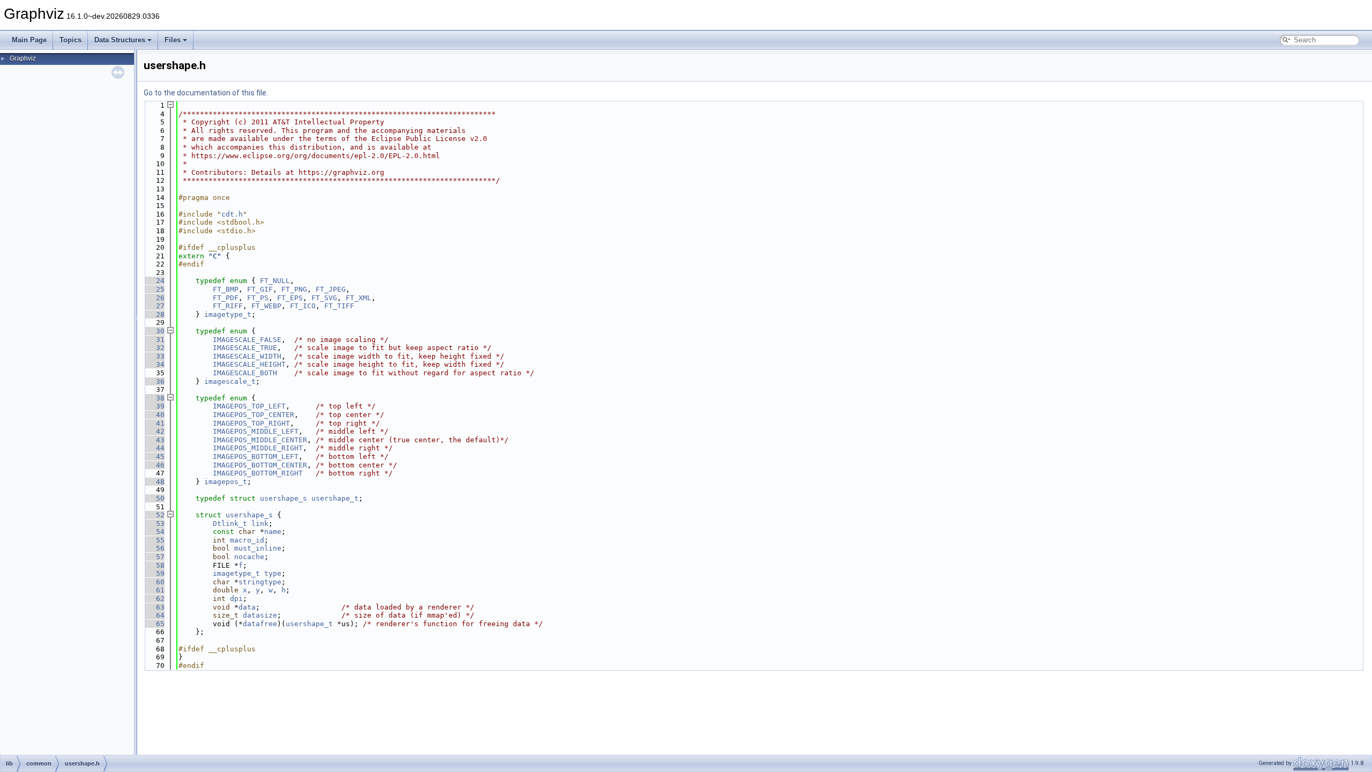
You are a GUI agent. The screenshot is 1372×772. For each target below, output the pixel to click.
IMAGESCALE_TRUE (245, 348)
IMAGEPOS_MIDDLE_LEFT (256, 431)
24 (154, 281)
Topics (70, 40)
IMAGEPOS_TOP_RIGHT (251, 423)
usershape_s (283, 498)
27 (154, 306)
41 (154, 423)
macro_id (247, 540)
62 (154, 599)
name (272, 532)
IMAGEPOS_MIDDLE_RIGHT (258, 448)
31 (154, 340)
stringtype (259, 582)
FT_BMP (225, 289)
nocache (249, 557)
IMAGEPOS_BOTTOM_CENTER (260, 465)
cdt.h (232, 214)
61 (154, 590)
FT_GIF (260, 289)
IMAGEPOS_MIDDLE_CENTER (260, 440)
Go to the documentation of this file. (206, 92)
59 (154, 573)
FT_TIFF (339, 306)
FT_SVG (324, 298)
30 (154, 331)
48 (154, 482)
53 (154, 523)
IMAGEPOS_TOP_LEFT (249, 406)
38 (154, 398)
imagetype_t (227, 314)
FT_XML (358, 298)
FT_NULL (275, 281)
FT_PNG (294, 289)
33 (154, 356)
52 (154, 515)
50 (154, 498)
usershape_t (335, 498)
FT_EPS (290, 298)
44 (154, 448)
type (272, 573)
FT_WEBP (266, 306)
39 (154, 406)
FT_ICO (303, 306)
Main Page (29, 40)
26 (154, 298)
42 (154, 431)
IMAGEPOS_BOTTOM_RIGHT (258, 473)
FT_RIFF (228, 306)
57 (154, 557)
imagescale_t (230, 381)
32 (154, 348)
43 (154, 440)
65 (154, 624)
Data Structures (119, 40)
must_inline (257, 548)
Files (173, 40)
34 (154, 364)
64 (154, 615)
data (247, 607)
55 (154, 540)
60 (154, 582)
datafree (260, 624)
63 (154, 607)
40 (154, 415)
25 (154, 289)
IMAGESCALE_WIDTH (247, 356)
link (260, 523)
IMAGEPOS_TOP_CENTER (253, 415)
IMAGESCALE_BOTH (245, 373)
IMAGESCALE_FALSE (247, 340)
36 (154, 381)
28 (154, 314)
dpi (236, 599)
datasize (260, 615)
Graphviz (23, 58)
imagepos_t (225, 482)
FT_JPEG (331, 289)
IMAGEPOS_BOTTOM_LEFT (256, 456)
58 (154, 565)
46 (154, 465)
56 (154, 548)
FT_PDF (225, 298)
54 (154, 532)
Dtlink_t (230, 523)
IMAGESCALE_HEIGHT (249, 364)
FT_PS (258, 298)
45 (154, 456)
